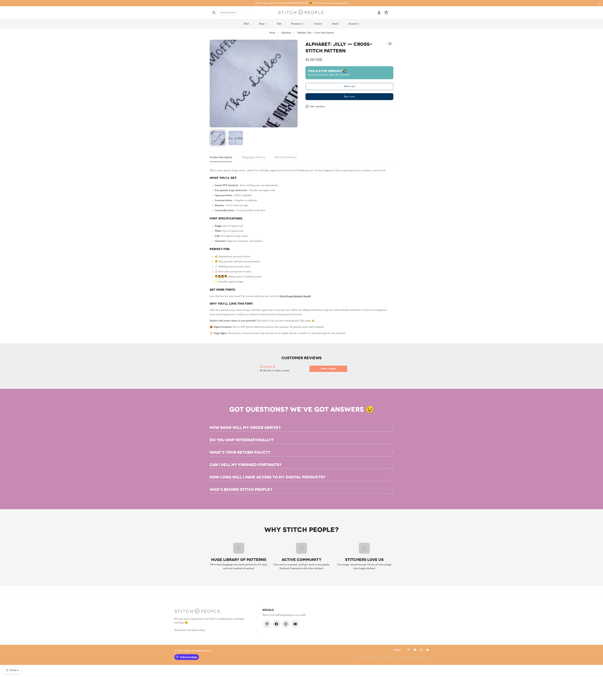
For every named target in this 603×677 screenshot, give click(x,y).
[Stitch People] (301, 12)
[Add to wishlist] (389, 44)
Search (335, 24)
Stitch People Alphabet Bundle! (295, 296)
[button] (386, 12)
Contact (318, 24)
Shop (261, 24)
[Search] (214, 12)
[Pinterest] (267, 624)
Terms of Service (387, 658)
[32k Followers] (286, 624)
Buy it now (349, 96)
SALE (246, 24)
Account (353, 24)
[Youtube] (295, 624)
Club (279, 24)
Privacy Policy (366, 658)
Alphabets (286, 33)
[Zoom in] (290, 46)
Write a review (328, 369)
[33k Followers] (276, 624)
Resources (296, 24)
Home (272, 33)
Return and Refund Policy (416, 658)
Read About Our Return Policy (189, 630)
